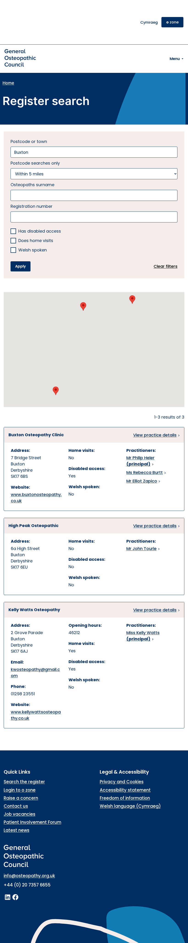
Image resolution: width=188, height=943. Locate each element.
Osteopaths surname (32, 185)
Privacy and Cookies (122, 782)
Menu (175, 58)
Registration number (32, 206)
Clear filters (165, 266)
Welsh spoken (32, 250)
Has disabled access (39, 231)
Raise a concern (21, 798)
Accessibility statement (125, 790)
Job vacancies (19, 814)
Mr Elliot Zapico (141, 481)
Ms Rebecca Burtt (144, 472)
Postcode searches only (35, 163)
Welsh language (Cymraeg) (130, 806)
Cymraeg (149, 22)
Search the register (24, 782)
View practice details (155, 435)
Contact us (16, 806)
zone (172, 22)
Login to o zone (20, 790)
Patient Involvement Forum (32, 822)
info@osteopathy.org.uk (29, 876)
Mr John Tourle (141, 548)
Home (8, 82)
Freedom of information (125, 798)
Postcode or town (29, 141)
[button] (132, 299)
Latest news (16, 830)
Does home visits (35, 240)
